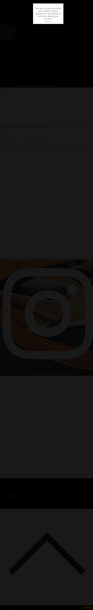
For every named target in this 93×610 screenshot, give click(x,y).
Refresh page (48, 21)
